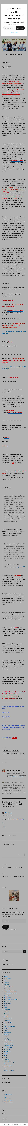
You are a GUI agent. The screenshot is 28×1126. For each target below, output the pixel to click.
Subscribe (20, 28)
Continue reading (14, 32)
